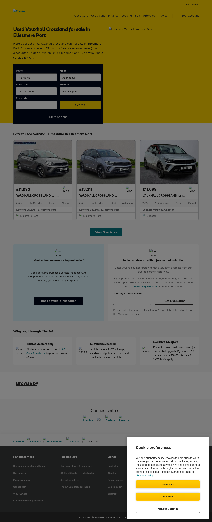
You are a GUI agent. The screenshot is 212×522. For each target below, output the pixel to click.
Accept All (168, 484)
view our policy (145, 475)
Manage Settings (168, 508)
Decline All (168, 496)
